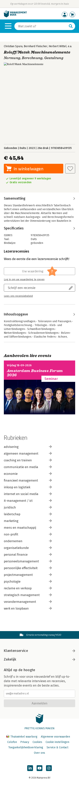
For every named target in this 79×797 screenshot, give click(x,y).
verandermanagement (20, 602)
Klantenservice (16, 651)
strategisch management (22, 595)
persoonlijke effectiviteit (21, 568)
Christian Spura (13, 46)
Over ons (39, 752)
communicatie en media (21, 467)
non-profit (11, 534)
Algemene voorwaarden (55, 736)
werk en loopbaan (16, 608)
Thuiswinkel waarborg (24, 736)
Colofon (12, 742)
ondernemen (13, 541)
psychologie (12, 581)
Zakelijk (10, 659)
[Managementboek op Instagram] (49, 768)
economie (11, 474)
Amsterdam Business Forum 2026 (35, 372)
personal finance (16, 554)
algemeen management (21, 453)
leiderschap (12, 514)
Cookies (37, 742)
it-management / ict (18, 501)
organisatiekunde (16, 548)
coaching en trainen (18, 460)
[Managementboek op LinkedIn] (30, 768)
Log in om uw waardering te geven (24, 279)
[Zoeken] (71, 26)
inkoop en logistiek (17, 487)
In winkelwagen (28, 168)
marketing (11, 521)
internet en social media (21, 494)
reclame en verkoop (18, 588)
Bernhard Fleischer (35, 46)
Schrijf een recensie (21, 287)
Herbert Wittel (58, 46)
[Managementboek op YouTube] (39, 768)
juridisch (10, 507)
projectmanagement (18, 575)
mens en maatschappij (20, 527)
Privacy (24, 742)
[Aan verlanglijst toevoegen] (70, 168)
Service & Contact (57, 747)
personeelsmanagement (21, 561)
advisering (11, 447)
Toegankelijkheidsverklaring (25, 747)
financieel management (21, 480)
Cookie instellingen (57, 742)
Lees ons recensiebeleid (18, 296)
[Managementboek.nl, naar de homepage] (15, 16)
